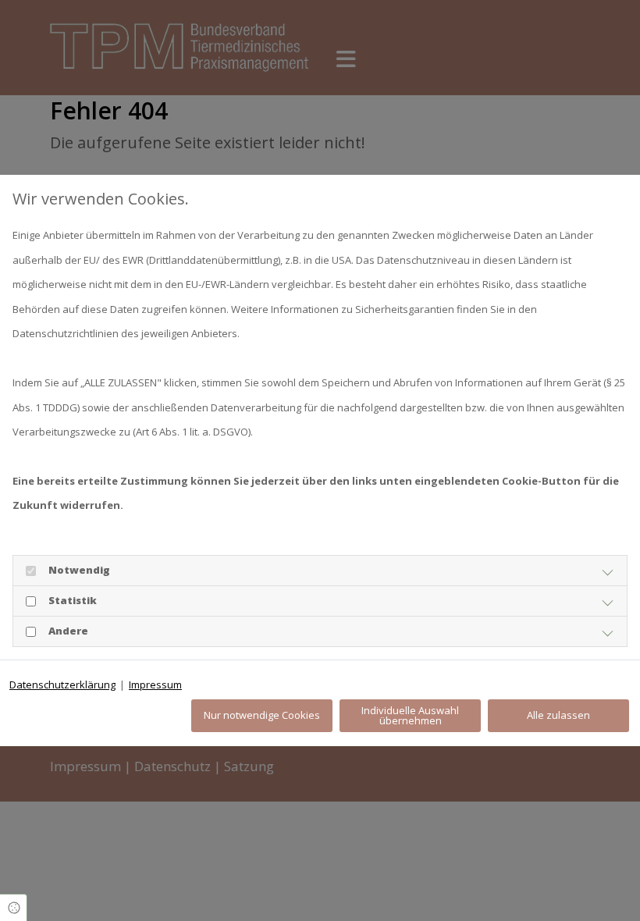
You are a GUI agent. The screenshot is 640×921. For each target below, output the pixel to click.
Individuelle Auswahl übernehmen (410, 715)
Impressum (155, 684)
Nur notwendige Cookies (262, 715)
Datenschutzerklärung (62, 684)
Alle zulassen (558, 715)
